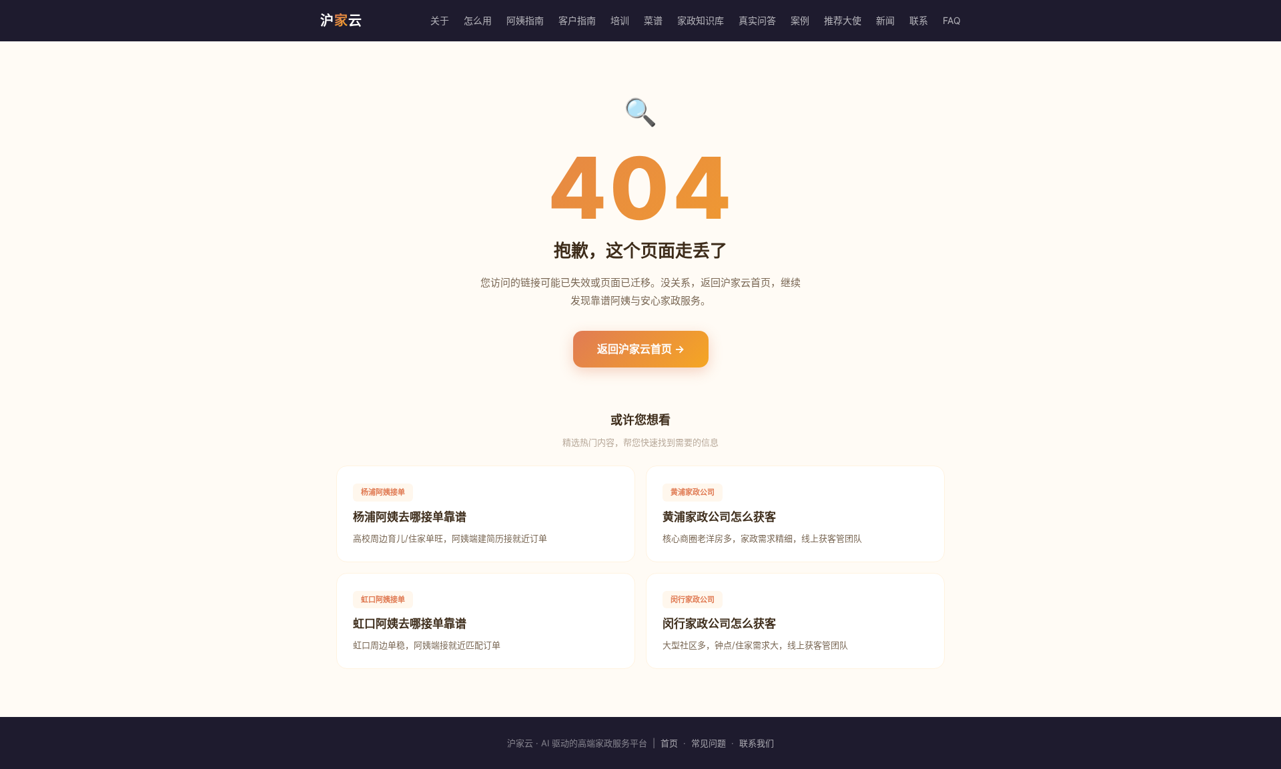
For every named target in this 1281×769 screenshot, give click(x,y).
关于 (439, 20)
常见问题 (708, 743)
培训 (619, 20)
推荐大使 (842, 20)
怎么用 (478, 20)
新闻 (885, 20)
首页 (669, 743)
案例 (800, 20)
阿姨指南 (525, 20)
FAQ (952, 20)
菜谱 (653, 20)
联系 (918, 20)
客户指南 (577, 20)
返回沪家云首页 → (641, 348)
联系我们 (756, 743)
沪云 (341, 21)
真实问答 (757, 20)
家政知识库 (700, 20)
